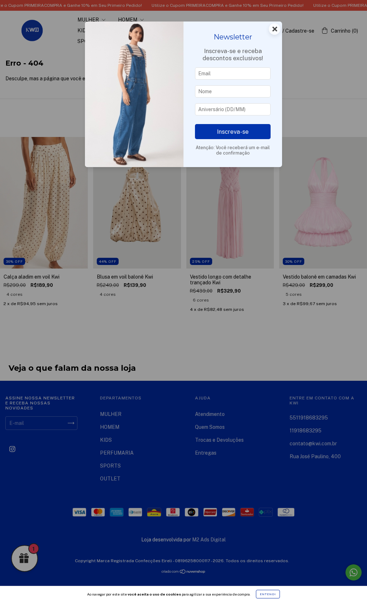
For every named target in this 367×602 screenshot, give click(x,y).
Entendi (268, 594)
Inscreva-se (233, 131)
